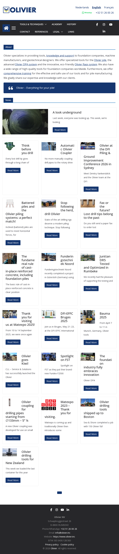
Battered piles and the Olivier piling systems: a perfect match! (20, 212)
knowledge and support (60, 55)
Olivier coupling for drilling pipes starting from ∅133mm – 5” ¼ (20, 411)
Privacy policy (52, 544)
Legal (56, 31)
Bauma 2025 (105, 315)
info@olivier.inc (62, 532)
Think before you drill (27, 149)
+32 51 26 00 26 (105, 12)
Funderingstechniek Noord (67, 260)
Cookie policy (67, 544)
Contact (25, 31)
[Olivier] (6, 28)
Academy (57, 24)
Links (71, 31)
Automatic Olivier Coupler (67, 149)
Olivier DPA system (26, 64)
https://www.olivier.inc (64, 536)
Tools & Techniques (31, 24)
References (41, 31)
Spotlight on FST (67, 358)
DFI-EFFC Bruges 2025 (67, 317)
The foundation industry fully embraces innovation (98, 365)
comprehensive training (17, 73)
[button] (45, 24)
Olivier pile (100, 60)
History (71, 24)
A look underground (67, 112)
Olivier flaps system (86, 64)
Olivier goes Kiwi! (26, 360)
